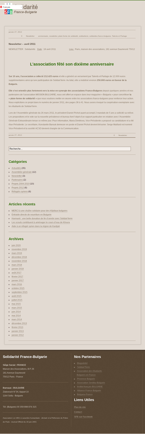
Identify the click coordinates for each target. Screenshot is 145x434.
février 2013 (17, 327)
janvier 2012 (18, 335)
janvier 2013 (18, 331)
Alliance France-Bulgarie (89, 390)
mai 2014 (16, 315)
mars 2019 (17, 253)
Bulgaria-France (85, 394)
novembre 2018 (19, 261)
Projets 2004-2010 (21, 184)
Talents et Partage (119, 36)
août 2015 (16, 296)
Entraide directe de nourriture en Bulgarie (31, 214)
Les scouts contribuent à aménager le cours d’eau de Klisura (41, 222)
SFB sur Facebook (83, 417)
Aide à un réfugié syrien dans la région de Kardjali (36, 226)
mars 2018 (17, 265)
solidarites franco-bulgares (100, 36)
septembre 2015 (19, 292)
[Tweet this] (129, 36)
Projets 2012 (18, 187)
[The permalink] (16, 36)
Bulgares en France (86, 375)
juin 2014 (16, 311)
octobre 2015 (18, 288)
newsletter (53, 36)
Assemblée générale (22, 172)
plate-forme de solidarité (68, 36)
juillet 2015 (17, 300)
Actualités (16, 168)
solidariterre (83, 36)
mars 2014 (17, 319)
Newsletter (30, 36)
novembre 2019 (19, 249)
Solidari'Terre (83, 367)
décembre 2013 (19, 323)
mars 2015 (17, 308)
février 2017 (17, 276)
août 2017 (16, 272)
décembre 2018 (19, 257)
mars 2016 (17, 284)
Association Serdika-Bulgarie (91, 383)
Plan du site (80, 407)
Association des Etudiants (89, 371)
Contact (78, 412)
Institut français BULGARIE (90, 386)
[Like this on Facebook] (133, 36)
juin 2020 (16, 245)
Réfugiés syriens (20, 191)
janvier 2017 (18, 280)
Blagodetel (82, 363)
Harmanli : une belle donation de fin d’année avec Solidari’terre (42, 218)
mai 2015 (16, 304)
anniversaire (43, 36)
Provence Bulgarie (86, 379)
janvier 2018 (18, 269)
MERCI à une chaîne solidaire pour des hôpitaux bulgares (39, 210)
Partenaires (17, 180)
